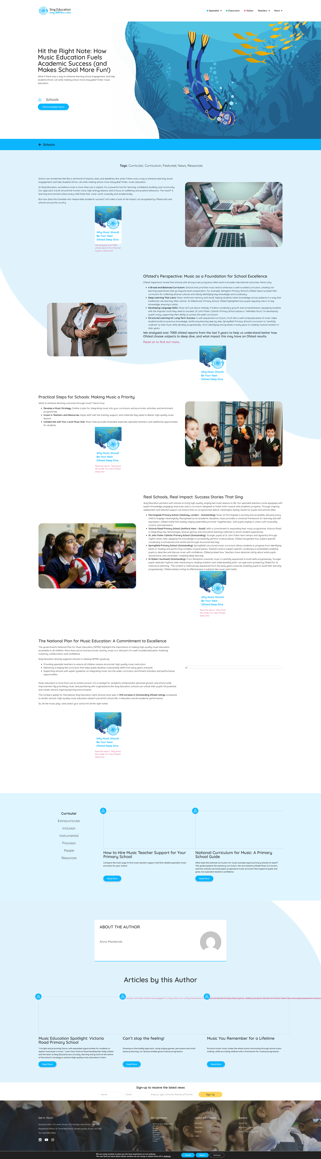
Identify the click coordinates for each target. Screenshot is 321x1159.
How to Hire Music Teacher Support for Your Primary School (144, 854)
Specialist (214, 10)
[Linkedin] (40, 1139)
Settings (217, 1155)
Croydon (156, 1139)
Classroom (234, 10)
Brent (155, 1130)
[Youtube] (46, 1139)
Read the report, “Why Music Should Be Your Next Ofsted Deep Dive (108, 469)
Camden (156, 1135)
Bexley (155, 1128)
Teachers (262, 10)
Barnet (155, 1126)
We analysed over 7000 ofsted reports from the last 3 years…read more (108, 248)
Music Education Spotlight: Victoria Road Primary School (71, 1040)
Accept (188, 1155)
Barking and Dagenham (163, 1124)
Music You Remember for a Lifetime (240, 1038)
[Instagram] (52, 1139)
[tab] (68, 813)
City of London (159, 1137)
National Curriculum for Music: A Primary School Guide (233, 854)
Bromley (156, 1132)
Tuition (249, 10)
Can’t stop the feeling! (143, 1038)
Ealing (155, 1141)
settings (167, 1156)
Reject (202, 1155)
